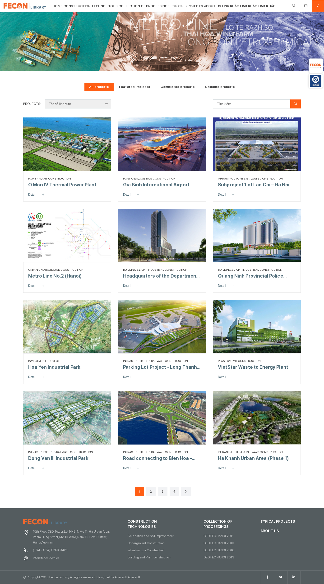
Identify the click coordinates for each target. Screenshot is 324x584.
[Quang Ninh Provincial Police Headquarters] (257, 235)
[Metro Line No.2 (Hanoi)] (67, 235)
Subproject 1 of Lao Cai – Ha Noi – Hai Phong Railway (255, 185)
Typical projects (187, 6)
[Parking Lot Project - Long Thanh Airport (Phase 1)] (162, 326)
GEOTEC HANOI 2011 (219, 536)
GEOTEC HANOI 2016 (219, 550)
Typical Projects (277, 521)
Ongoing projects (220, 87)
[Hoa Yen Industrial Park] (67, 326)
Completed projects (178, 87)
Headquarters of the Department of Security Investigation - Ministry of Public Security (160, 276)
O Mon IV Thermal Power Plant (62, 185)
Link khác (230, 6)
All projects (99, 87)
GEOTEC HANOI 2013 (219, 543)
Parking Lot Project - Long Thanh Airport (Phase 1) (160, 367)
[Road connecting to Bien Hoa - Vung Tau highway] (162, 418)
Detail (32, 194)
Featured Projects (134, 87)
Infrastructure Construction (146, 550)
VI (318, 6)
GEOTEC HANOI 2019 (219, 557)
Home (58, 6)
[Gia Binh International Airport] (162, 144)
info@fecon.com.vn (46, 558)
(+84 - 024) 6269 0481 (50, 550)
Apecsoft (134, 577)
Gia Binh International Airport (156, 185)
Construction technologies (91, 6)
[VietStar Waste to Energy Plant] (257, 326)
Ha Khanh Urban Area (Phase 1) (253, 458)
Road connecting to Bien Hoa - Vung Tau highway (157, 458)
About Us (269, 531)
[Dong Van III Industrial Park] (67, 418)
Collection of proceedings (144, 6)
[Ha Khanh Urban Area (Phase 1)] (257, 418)
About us (212, 6)
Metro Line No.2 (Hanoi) (55, 276)
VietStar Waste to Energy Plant (253, 367)
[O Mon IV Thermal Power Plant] (67, 144)
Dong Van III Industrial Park (58, 458)
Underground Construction (146, 543)
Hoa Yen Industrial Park (54, 367)
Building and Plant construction (149, 557)
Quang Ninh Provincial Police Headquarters (250, 276)
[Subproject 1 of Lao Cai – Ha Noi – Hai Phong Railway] (257, 144)
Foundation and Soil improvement (151, 536)
